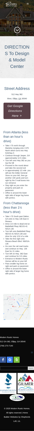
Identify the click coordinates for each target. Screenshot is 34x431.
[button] (27, 5)
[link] (11, 4)
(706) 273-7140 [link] (6, 346)
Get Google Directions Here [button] (15, 110)
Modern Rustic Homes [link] (20, 408)
